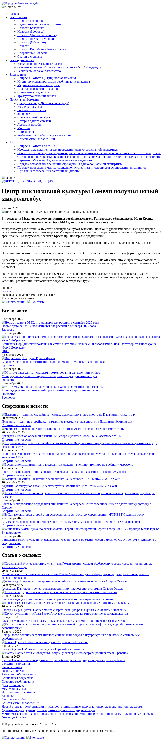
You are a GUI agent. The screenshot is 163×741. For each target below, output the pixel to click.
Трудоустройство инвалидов (36, 96)
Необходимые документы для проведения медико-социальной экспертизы (67, 149)
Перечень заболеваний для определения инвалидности (54, 160)
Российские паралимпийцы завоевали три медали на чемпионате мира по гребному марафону (66, 471)
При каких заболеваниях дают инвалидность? (48, 171)
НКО (5, 351)
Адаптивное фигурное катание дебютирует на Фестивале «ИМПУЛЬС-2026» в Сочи (59, 486)
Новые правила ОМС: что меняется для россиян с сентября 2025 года (49, 326)
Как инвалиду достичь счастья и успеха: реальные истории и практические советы (58, 599)
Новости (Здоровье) (30, 31)
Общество (8, 379)
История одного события (34, 121)
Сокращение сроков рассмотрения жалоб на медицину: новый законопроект (53, 361)
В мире (6, 291)
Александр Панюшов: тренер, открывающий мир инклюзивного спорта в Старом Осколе (62, 588)
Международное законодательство (40, 63)
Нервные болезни (14, 670)
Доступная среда (13, 685)
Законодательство (22, 60)
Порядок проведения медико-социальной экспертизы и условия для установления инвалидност (82, 167)
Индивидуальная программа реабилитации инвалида (53, 81)
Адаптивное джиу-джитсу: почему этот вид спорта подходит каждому (49, 710)
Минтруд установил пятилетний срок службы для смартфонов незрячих (51, 390)
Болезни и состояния (31, 110)
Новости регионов (30, 20)
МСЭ (13, 142)
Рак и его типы (12, 667)
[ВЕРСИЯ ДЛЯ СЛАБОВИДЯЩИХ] (27, 181)
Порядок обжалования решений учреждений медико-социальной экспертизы (69, 164)
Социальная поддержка (33, 92)
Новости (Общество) (31, 42)
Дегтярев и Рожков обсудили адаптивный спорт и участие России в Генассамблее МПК (61, 436)
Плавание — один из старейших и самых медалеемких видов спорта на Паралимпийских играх (67, 421)
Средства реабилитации (33, 117)
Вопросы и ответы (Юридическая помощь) (46, 78)
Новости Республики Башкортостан (41, 49)
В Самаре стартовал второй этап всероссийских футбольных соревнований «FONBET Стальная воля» (71, 521)
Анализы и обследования (19, 674)
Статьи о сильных (29, 56)
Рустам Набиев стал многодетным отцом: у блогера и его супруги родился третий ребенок (63, 660)
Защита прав (18, 74)
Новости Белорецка (30, 28)
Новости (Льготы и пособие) (37, 35)
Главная (15, 13)
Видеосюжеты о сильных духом (39, 24)
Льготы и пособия (29, 124)
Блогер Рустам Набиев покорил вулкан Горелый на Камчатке (43, 649)
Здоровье (23, 113)
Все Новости (18, 17)
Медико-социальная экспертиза (38, 85)
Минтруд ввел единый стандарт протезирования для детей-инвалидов (49, 376)
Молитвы (23, 128)
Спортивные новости (32, 53)
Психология (25, 131)
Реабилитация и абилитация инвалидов (44, 135)
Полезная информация (25, 99)
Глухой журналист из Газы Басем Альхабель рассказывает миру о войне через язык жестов (63, 620)
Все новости (10, 397)
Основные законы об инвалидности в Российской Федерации (59, 67)
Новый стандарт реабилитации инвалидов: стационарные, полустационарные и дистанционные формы (72, 706)
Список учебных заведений (36, 138)
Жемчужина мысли (30, 106)
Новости (23, 45)
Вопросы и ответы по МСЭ (36, 146)
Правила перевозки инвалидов (38, 88)
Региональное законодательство (39, 71)
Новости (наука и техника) (35, 38)
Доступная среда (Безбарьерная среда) (43, 103)
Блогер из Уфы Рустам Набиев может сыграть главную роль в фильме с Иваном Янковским (64, 610)
